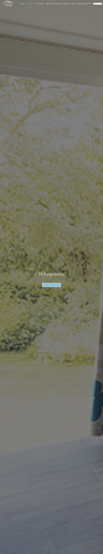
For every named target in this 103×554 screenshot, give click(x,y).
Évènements (65, 3)
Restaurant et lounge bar (53, 3)
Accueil (22, 3)
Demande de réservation (85, 3)
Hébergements (30, 3)
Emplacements (40, 3)
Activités (73, 3)
